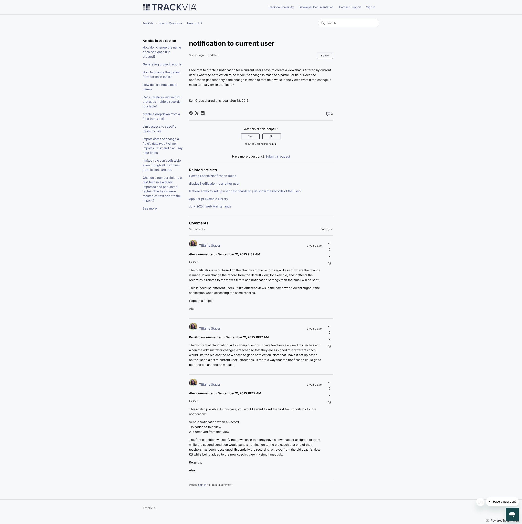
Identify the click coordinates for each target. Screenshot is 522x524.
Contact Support (350, 7)
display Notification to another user (214, 183)
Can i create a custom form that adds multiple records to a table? (162, 101)
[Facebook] (191, 113)
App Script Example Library (208, 199)
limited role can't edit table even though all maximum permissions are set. (162, 165)
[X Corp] (197, 113)
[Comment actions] (329, 263)
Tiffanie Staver (209, 245)
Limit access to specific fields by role (159, 129)
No (271, 136)
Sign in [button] (370, 7)
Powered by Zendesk (505, 520)
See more (150, 208)
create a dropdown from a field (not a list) (161, 116)
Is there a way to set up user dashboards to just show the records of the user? (245, 191)
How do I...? (194, 23)
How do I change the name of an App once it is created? (162, 51)
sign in (202, 484)
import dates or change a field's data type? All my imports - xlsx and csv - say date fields (162, 146)
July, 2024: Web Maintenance (210, 206)
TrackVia (148, 23)
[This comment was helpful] (329, 243)
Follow (325, 55)
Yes (250, 136)
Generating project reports (162, 64)
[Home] (170, 7)
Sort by (326, 229)
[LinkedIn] (203, 113)
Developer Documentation (316, 7)
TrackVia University (281, 7)
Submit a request (277, 156)
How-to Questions (170, 23)
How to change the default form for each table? (162, 74)
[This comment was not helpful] (329, 256)
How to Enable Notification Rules (212, 176)
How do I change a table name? (160, 87)
